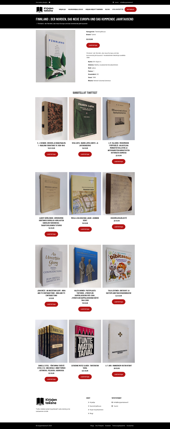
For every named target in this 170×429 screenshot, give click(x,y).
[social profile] (49, 2)
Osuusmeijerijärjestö (119, 218)
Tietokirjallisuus (100, 32)
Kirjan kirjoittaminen (94, 9)
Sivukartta (130, 426)
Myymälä (130, 9)
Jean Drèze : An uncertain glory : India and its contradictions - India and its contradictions (51, 292)
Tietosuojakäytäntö (118, 426)
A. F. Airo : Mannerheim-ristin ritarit (119, 365)
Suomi (116, 2)
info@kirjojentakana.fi (126, 2)
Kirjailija (62, 9)
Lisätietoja (93, 45)
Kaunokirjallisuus (75, 9)
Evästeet (108, 426)
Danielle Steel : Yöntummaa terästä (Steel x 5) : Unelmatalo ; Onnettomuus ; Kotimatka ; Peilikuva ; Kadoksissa (51, 368)
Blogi (107, 9)
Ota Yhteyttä (117, 9)
